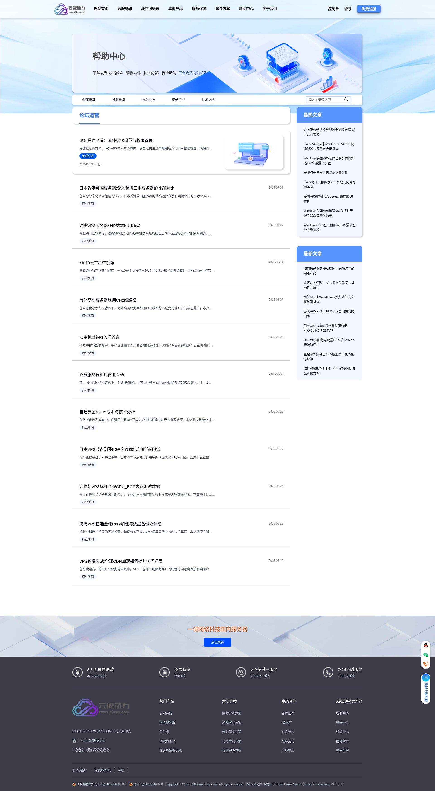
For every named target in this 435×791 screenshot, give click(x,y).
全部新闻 (88, 100)
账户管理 (342, 750)
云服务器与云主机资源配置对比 (326, 172)
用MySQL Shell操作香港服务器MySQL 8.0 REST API (325, 328)
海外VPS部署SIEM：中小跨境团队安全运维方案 (329, 371)
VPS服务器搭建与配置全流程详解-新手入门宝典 (329, 132)
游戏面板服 (167, 741)
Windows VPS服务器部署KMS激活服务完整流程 (330, 227)
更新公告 (178, 100)
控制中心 (342, 713)
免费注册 (369, 9)
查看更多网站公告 (193, 73)
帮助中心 (246, 9)
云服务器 (166, 713)
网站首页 (101, 9)
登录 (348, 9)
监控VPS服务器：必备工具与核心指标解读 (329, 356)
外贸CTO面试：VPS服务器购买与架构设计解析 (329, 285)
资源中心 (342, 732)
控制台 (333, 9)
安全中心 (342, 722)
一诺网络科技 (101, 770)
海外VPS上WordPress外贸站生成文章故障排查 (329, 299)
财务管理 (342, 741)
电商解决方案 (231, 741)
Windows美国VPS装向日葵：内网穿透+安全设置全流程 (329, 160)
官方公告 (288, 732)
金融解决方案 (231, 732)
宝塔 (121, 770)
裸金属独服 (167, 722)
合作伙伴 (288, 713)
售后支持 (148, 100)
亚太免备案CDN (171, 750)
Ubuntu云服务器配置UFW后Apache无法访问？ (329, 342)
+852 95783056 (91, 750)
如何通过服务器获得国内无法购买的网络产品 (329, 271)
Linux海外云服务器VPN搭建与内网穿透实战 (330, 184)
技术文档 (208, 100)
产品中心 (288, 750)
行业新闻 (118, 100)
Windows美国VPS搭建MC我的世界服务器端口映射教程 (328, 213)
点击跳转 (217, 642)
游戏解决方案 (231, 722)
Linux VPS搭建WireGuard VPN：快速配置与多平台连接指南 (329, 146)
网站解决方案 (231, 713)
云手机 (164, 732)
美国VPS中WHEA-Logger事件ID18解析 (328, 199)
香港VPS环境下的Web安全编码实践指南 (329, 314)
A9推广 (287, 722)
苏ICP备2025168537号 (148, 784)
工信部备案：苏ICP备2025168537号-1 (102, 784)
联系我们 (288, 741)
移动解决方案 (231, 750)
